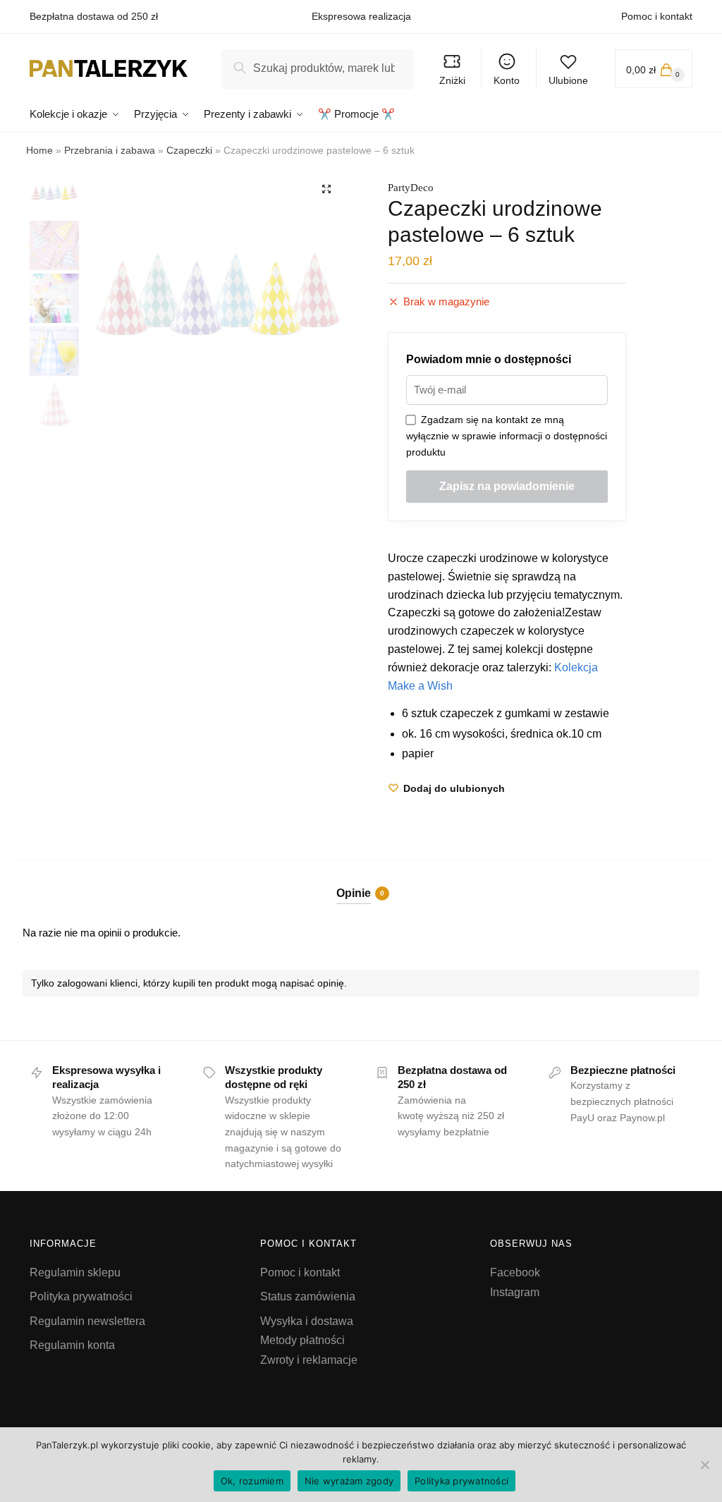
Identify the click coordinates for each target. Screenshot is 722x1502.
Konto (507, 80)
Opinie (353, 893)
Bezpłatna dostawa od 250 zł (94, 16)
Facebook (515, 1272)
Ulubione (568, 80)
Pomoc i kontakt (656, 16)
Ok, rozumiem (252, 1480)
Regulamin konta (72, 1345)
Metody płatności (302, 1340)
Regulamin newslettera (87, 1321)
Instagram (514, 1292)
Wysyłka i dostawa (306, 1321)
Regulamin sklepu (75, 1272)
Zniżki (452, 80)
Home (39, 150)
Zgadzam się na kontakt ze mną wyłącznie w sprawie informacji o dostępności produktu (506, 435)
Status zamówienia (307, 1296)
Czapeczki (189, 150)
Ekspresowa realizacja (361, 16)
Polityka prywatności (81, 1296)
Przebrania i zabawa (109, 150)
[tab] (361, 882)
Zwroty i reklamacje (308, 1360)
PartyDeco (411, 187)
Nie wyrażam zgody (349, 1480)
